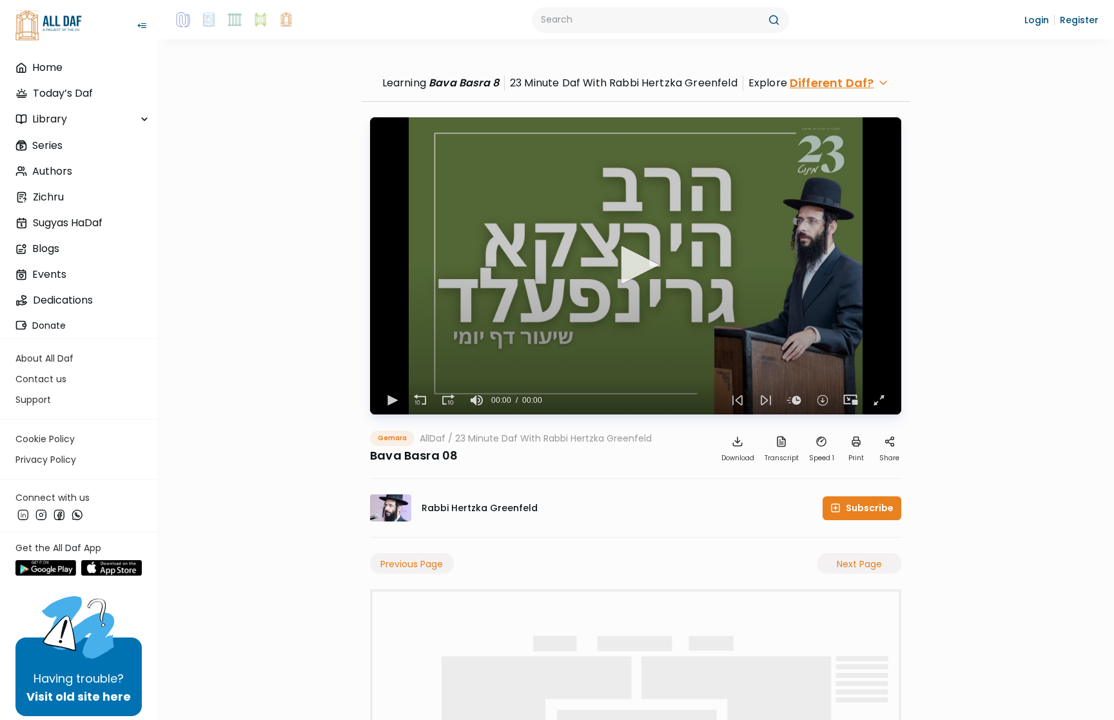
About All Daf (44, 358)
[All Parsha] (260, 20)
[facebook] (59, 515)
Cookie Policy (45, 439)
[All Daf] (286, 20)
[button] (1036, 20)
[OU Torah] (183, 20)
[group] (477, 400)
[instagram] (41, 515)
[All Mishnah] (209, 20)
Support (33, 399)
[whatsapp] (77, 515)
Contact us (40, 379)
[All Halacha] (234, 20)
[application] (635, 265)
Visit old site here (78, 696)
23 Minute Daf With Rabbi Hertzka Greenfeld (553, 438)
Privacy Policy (45, 459)
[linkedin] (23, 515)
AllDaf (432, 438)
